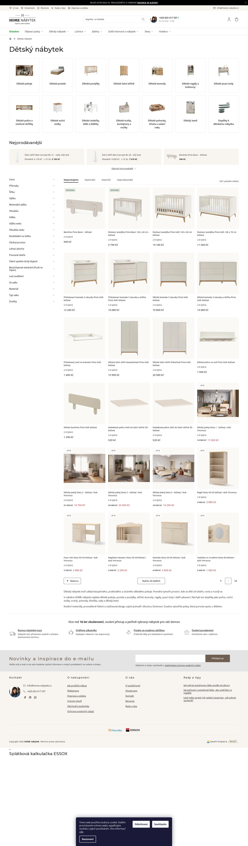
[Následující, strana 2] (228, 581)
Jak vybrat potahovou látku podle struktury (207, 685)
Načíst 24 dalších (151, 581)
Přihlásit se (218, 658)
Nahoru (74, 581)
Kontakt (129, 696)
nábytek (25, 697)
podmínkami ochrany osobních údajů (183, 665)
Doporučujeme (71, 179)
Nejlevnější (90, 179)
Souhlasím (160, 824)
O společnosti (132, 685)
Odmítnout (141, 824)
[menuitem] (15, 31)
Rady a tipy (60, 8)
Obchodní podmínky (78, 706)
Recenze (45, 8)
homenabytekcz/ (30, 697)
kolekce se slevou (147, 2)
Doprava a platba (79, 8)
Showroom (30, 8)
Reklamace (73, 690)
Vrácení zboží (74, 701)
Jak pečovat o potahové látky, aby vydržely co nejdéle (208, 691)
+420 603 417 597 (168, 17)
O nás (16, 8)
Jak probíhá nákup (77, 685)
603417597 (35, 697)
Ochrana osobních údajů (80, 711)
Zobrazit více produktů (122, 168)
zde (81, 831)
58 (235, 581)
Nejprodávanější (125, 179)
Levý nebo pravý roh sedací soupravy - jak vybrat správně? (210, 699)
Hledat (143, 19)
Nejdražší (106, 179)
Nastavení (88, 839)
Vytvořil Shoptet (217, 741)
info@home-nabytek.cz (39, 685)
